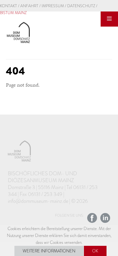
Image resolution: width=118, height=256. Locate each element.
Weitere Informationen (49, 251)
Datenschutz (81, 6)
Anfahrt (29, 6)
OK (95, 251)
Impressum (53, 6)
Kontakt (8, 6)
